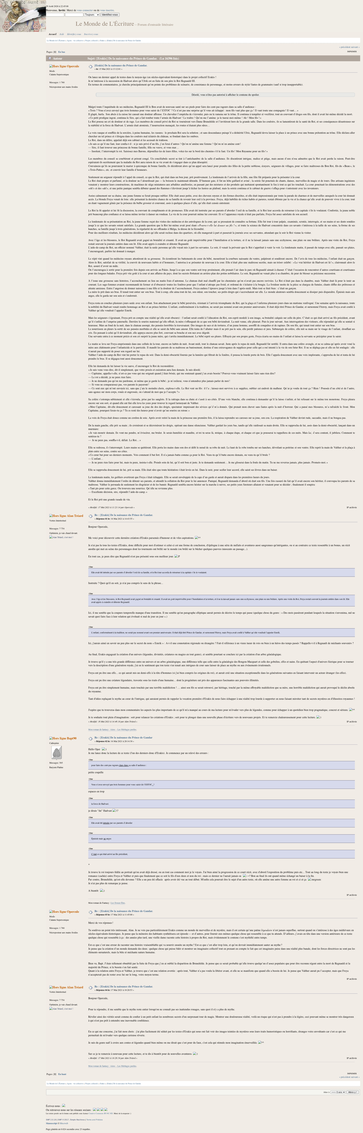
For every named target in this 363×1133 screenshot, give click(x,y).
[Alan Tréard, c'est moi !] (61, 537)
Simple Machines (77, 1120)
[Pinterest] (105, 1110)
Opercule (73, 66)
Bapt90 (71, 738)
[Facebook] (94, 1110)
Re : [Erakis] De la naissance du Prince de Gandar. (124, 515)
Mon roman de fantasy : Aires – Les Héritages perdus (112, 729)
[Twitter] (98, 1110)
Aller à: (326, 1092)
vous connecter (85, 10)
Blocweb (64, 1123)
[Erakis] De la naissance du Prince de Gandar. (121, 65)
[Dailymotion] (102, 1110)
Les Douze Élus (118, 902)
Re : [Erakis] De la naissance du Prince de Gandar (123, 737)
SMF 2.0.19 (51, 1120)
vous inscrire (107, 10)
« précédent (344, 47)
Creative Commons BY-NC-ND (101, 1113)
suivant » (355, 47)
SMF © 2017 (63, 1120)
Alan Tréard (75, 515)
